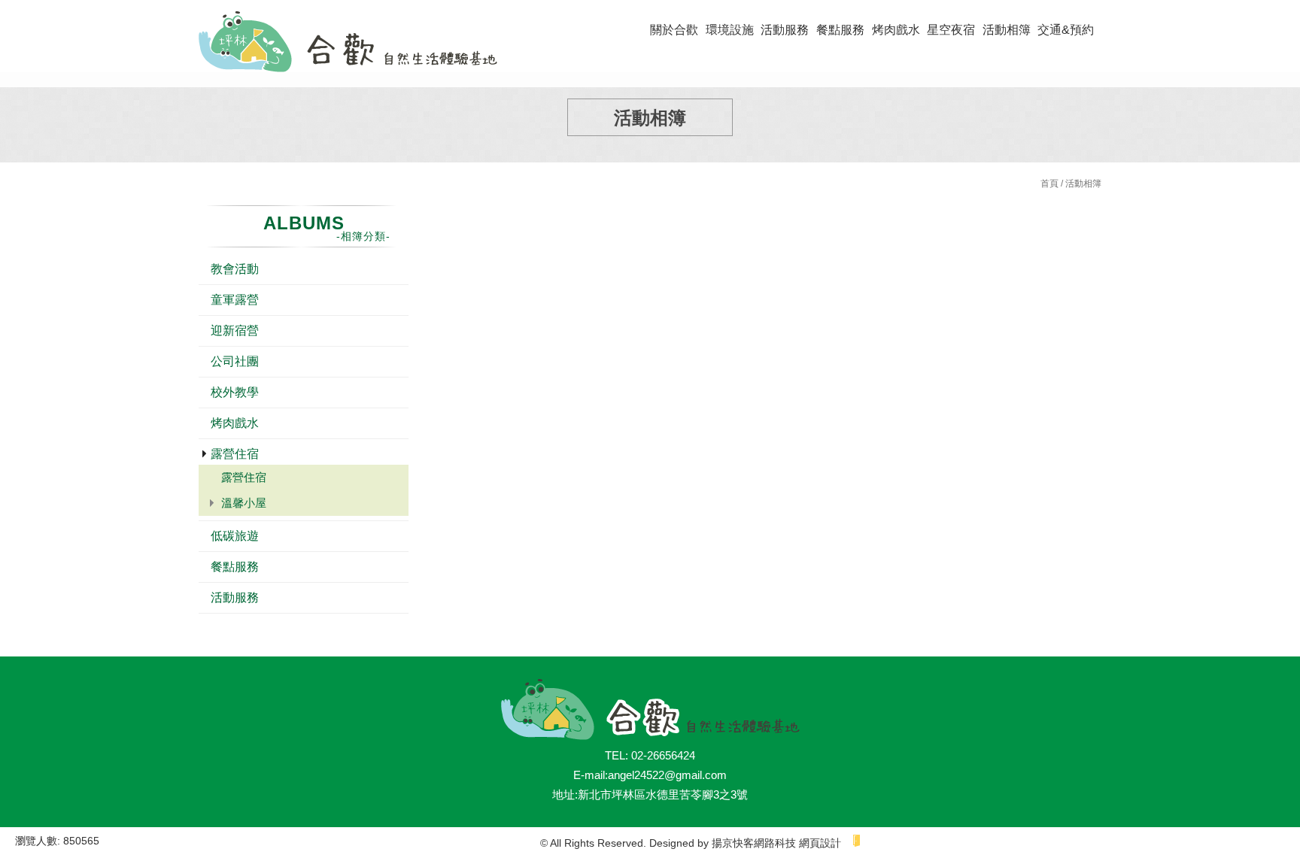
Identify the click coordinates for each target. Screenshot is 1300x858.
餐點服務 (840, 29)
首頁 (1049, 183)
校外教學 (235, 392)
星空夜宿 (951, 29)
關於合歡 (674, 29)
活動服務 (785, 29)
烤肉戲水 (896, 29)
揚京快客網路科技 (754, 843)
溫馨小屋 (243, 502)
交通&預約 (1065, 29)
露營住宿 (235, 453)
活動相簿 (1007, 29)
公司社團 (235, 361)
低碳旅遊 (235, 535)
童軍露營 (235, 299)
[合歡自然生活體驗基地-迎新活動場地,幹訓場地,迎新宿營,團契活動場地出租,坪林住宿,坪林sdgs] (348, 43)
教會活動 (235, 268)
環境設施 (730, 29)
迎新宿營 (235, 330)
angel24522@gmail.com (667, 775)
